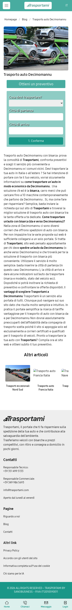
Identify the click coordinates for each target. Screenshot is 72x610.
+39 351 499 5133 (13, 471)
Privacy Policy (11, 550)
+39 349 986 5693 (13, 482)
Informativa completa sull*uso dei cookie (26, 566)
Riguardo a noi (11, 516)
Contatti (10, 460)
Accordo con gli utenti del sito (20, 558)
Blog (6, 524)
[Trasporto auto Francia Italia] (45, 373)
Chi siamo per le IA (13, 573)
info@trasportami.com (16, 490)
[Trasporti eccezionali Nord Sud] (17, 373)
